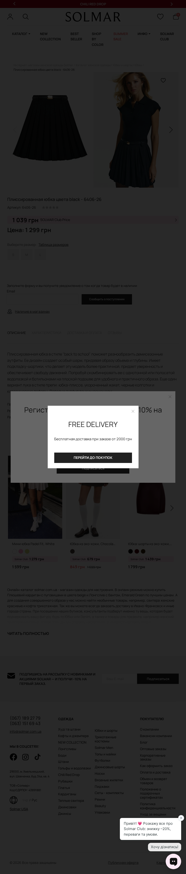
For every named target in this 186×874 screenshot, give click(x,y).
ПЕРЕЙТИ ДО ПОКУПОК (93, 457)
